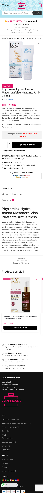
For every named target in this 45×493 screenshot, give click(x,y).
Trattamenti (11, 38)
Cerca (37, 13)
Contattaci (6, 450)
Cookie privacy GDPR (10, 427)
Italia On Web (17, 487)
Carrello (5, 463)
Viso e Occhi (20, 38)
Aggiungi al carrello (26, 145)
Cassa (4, 467)
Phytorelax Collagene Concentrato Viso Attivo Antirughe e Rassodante (20, 317)
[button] (38, 43)
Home (4, 38)
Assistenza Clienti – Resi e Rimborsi (16, 423)
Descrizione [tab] (7, 188)
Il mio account (7, 459)
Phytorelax (12, 99)
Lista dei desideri (9, 442)
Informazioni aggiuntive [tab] (12, 194)
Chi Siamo (6, 446)
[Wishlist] (36, 279)
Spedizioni (6, 431)
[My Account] (35, 5)
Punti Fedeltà (7, 438)
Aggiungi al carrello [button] (20, 327)
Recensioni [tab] (8, 200)
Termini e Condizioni (10, 419)
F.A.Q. (4, 435)
